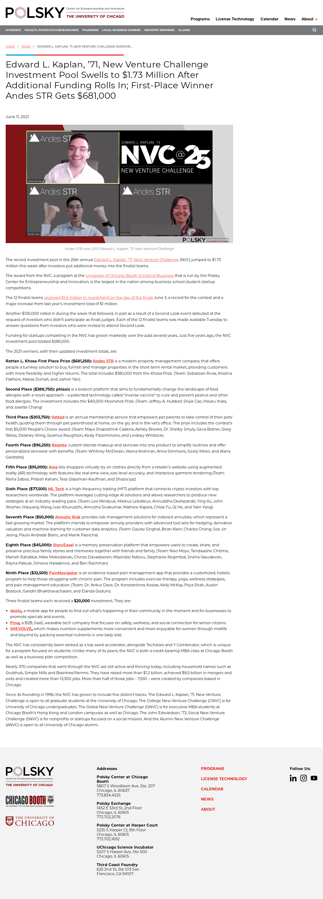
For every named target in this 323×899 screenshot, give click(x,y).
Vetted (58, 417)
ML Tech (56, 489)
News (289, 19)
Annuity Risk (67, 517)
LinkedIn (293, 778)
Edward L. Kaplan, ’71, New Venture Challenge (136, 260)
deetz (15, 611)
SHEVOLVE (21, 629)
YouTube (314, 778)
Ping (14, 623)
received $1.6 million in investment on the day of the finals (98, 297)
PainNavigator (63, 573)
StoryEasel (63, 545)
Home (10, 46)
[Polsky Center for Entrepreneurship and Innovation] (65, 13)
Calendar (270, 19)
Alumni (184, 30)
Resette (59, 445)
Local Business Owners (121, 30)
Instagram (303, 778)
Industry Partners (159, 30)
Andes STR (103, 361)
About (307, 19)
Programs (200, 19)
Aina (53, 467)
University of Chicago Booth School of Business (130, 275)
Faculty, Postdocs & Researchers (52, 30)
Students (13, 30)
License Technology (235, 19)
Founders (90, 30)
